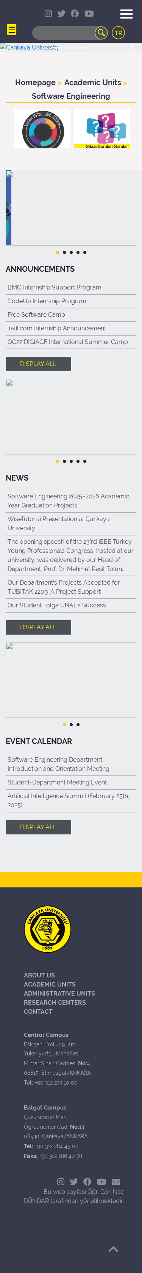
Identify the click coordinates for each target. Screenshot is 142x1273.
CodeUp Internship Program (47, 301)
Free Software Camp (36, 314)
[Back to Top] (113, 1249)
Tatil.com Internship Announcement (57, 328)
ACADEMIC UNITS (50, 984)
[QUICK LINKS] (11, 11)
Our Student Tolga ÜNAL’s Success (57, 605)
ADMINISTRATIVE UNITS (59, 993)
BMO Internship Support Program (54, 287)
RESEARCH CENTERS (55, 1002)
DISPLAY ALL (38, 363)
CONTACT (38, 1011)
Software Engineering (71, 96)
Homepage (36, 82)
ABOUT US (39, 975)
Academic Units (93, 82)
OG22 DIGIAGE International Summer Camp (68, 341)
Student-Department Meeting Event (57, 782)
